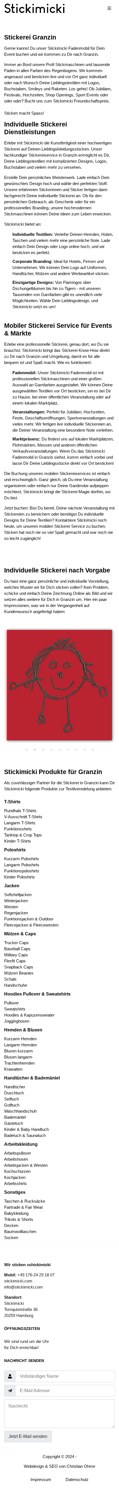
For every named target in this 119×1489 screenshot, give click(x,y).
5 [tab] (59, 750)
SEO (53, 1466)
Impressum (40, 1479)
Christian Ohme (81, 1466)
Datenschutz (77, 1479)
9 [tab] (92, 750)
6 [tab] (68, 750)
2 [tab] (34, 750)
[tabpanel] (59, 685)
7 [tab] (76, 750)
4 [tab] (51, 750)
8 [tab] (84, 750)
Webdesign (34, 1466)
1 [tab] (26, 750)
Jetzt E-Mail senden (28, 1436)
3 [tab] (43, 750)
